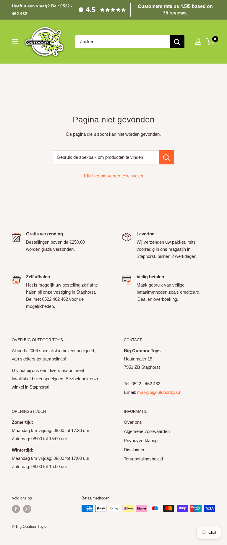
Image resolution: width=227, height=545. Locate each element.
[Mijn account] (198, 41)
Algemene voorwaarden (147, 431)
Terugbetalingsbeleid (143, 458)
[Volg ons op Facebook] (16, 509)
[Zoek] (177, 41)
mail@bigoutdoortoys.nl (159, 392)
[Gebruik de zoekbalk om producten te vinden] (166, 157)
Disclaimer (134, 449)
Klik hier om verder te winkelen (113, 175)
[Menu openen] (15, 41)
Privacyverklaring (141, 440)
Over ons (133, 422)
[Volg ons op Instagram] (27, 509)
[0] (210, 41)
